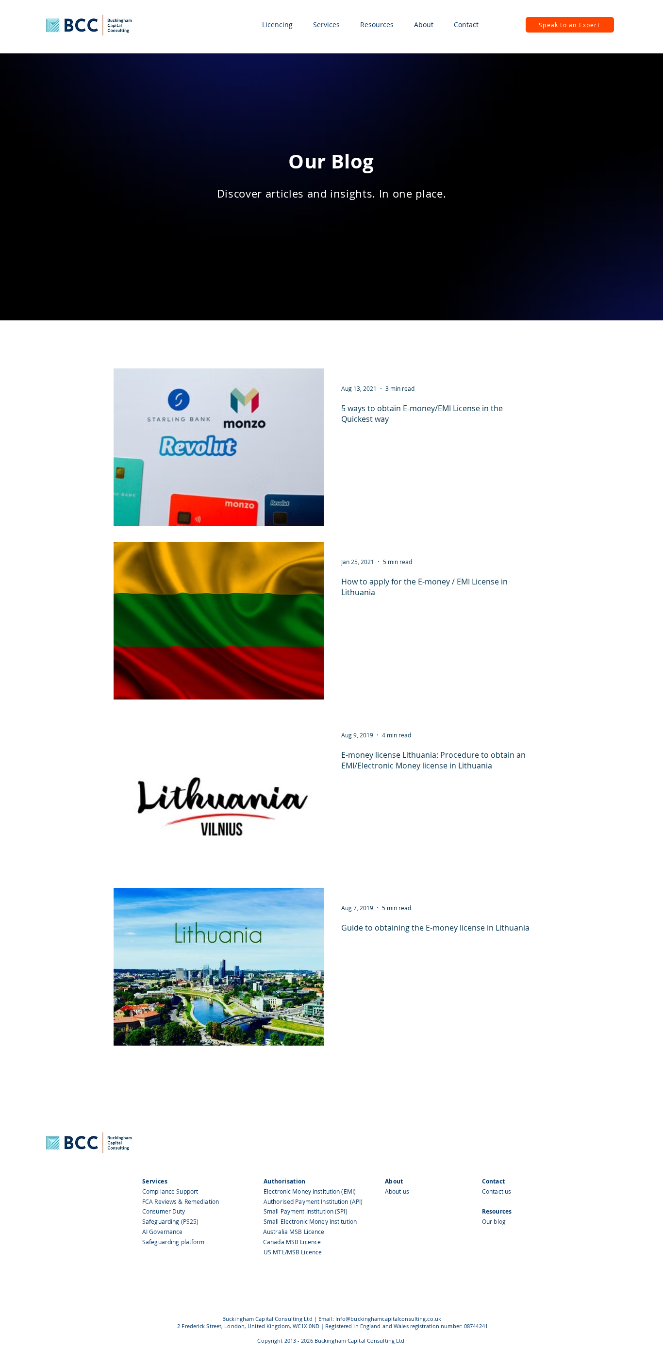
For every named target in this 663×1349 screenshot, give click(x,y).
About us (397, 1191)
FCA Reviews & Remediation (180, 1201)
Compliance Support (170, 1191)
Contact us (496, 1191)
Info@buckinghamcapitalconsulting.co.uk (388, 1318)
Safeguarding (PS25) (170, 1221)
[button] (277, 24)
